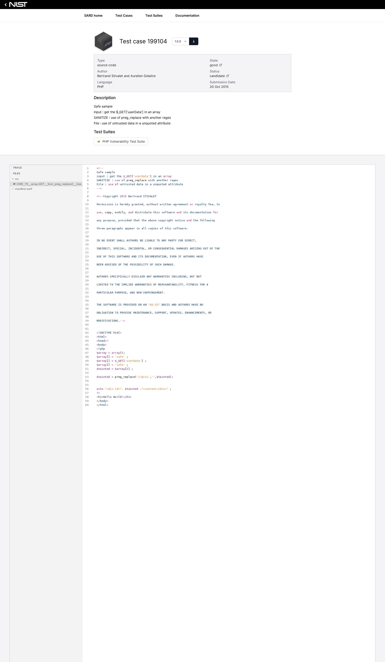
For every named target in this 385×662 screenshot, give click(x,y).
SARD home (93, 15)
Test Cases (124, 15)
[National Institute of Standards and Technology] (15, 5)
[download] (193, 41)
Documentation (187, 15)
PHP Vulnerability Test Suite (123, 141)
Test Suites (154, 15)
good (214, 65)
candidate (217, 76)
